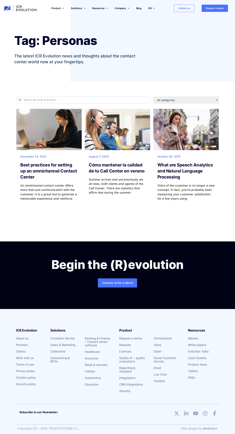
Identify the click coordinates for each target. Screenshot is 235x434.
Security (124, 391)
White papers (197, 345)
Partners (22, 345)
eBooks (193, 338)
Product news (197, 364)
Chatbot (159, 381)
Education (92, 384)
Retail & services (96, 365)
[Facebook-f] (214, 413)
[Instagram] (205, 413)
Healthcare (92, 352)
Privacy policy (25, 371)
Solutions (76, 8)
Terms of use (25, 364)
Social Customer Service (165, 359)
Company (120, 8)
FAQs (191, 377)
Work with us (25, 358)
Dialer (158, 351)
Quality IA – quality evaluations (132, 359)
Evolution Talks (198, 351)
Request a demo (130, 338)
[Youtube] (195, 413)
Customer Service (62, 338)
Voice (157, 345)
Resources (98, 8)
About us (22, 338)
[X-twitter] (176, 413)
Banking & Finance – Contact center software (97, 342)
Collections (58, 351)
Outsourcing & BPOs (60, 359)
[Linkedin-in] (186, 413)
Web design (189, 428)
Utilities (90, 371)
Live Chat (160, 374)
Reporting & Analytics (127, 369)
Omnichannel (163, 338)
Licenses (125, 351)
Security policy (26, 384)
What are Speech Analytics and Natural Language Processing (185, 171)
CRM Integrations (131, 384)
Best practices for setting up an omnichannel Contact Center (48, 171)
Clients (20, 351)
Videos (193, 371)
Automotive (93, 378)
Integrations (127, 378)
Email (157, 368)
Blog (138, 8)
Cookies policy (26, 377)
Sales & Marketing (62, 345)
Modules (125, 345)
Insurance (91, 358)
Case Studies (197, 358)
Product (56, 8)
